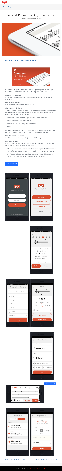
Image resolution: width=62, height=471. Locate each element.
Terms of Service (33, 468)
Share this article (50, 384)
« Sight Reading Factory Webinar (15, 459)
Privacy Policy (42, 468)
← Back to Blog (6, 7)
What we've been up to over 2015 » (46, 459)
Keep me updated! (12, 163)
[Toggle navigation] (59, 2)
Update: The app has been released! (21, 60)
